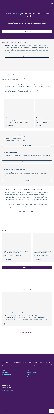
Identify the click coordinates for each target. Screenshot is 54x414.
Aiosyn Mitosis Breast (10, 45)
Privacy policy (4, 411)
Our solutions (28, 31)
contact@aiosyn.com (7, 390)
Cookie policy (9, 411)
